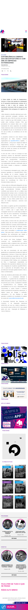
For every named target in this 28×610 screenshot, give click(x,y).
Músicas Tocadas (11, 598)
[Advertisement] (14, 14)
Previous (3, 45)
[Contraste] (11, 71)
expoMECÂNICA (14, 140)
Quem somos (5, 598)
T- (5, 71)
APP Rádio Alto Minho (21, 598)
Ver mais (14, 538)
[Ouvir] (2, 71)
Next (24, 45)
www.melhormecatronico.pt (16, 298)
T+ (8, 71)
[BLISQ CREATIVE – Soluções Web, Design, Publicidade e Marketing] (14, 603)
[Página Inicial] (2, 31)
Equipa (16, 598)
